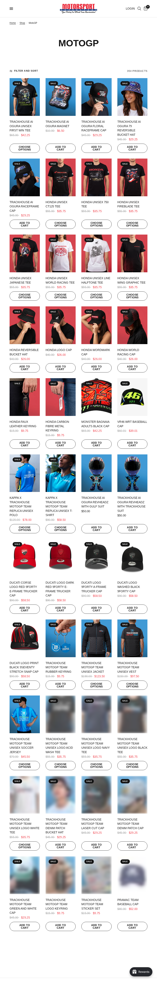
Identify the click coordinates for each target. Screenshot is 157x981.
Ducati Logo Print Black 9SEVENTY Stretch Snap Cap (24, 667)
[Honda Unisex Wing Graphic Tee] (132, 253)
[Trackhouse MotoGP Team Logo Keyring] (61, 875)
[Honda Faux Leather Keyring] (25, 397)
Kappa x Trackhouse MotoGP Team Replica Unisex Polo (21, 506)
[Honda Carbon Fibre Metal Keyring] (61, 397)
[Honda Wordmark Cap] (96, 325)
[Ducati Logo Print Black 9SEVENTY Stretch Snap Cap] (25, 638)
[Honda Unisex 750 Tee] (96, 177)
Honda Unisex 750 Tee (95, 204)
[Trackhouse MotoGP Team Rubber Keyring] (61, 638)
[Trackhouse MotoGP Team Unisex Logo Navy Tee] (96, 714)
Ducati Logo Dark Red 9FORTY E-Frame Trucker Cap (60, 589)
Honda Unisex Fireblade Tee (128, 204)
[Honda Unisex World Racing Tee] (61, 253)
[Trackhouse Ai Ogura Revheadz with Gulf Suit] (96, 473)
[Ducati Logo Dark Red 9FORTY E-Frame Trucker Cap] (61, 558)
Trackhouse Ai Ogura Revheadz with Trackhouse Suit (131, 504)
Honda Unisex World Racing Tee (60, 280)
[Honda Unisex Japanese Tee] (25, 253)
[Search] (139, 8)
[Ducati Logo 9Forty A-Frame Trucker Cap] (96, 558)
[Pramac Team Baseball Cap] (132, 875)
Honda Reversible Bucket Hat (24, 352)
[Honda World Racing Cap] (132, 325)
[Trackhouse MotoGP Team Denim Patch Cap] (132, 795)
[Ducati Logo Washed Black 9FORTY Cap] (132, 558)
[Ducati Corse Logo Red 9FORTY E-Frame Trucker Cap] (25, 558)
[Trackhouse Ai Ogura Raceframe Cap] (25, 177)
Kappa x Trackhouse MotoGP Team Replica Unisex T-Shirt (59, 506)
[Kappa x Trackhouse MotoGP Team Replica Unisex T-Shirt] (61, 473)
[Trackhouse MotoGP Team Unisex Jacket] (96, 638)
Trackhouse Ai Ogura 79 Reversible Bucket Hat (129, 128)
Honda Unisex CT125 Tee (56, 204)
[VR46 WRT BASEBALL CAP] (132, 397)
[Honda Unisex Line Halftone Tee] (96, 253)
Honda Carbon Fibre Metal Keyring (57, 426)
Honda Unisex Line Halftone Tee (95, 280)
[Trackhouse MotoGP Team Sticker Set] (96, 875)
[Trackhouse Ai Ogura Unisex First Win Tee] (25, 97)
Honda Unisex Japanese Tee (20, 280)
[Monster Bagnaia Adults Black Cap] (96, 397)
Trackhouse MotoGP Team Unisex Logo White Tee (24, 826)
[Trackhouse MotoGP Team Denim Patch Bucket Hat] (61, 795)
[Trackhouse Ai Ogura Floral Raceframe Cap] (96, 97)
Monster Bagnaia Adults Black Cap (95, 424)
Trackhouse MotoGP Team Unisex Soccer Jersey (22, 745)
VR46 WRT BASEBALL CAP (132, 424)
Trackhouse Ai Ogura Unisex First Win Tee (21, 126)
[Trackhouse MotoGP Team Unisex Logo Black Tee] (132, 714)
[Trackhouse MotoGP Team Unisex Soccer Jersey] (25, 714)
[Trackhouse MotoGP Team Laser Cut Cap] (96, 795)
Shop (22, 23)
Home (13, 23)
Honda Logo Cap (59, 350)
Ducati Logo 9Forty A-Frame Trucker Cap (93, 587)
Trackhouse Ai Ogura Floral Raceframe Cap (93, 126)
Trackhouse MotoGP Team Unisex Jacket (92, 667)
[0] (144, 8)
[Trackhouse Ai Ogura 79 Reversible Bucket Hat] (132, 97)
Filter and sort (26, 71)
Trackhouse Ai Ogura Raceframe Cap (24, 206)
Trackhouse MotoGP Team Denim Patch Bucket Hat (56, 826)
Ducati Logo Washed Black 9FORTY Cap (128, 587)
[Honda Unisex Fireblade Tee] (132, 177)
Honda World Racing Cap (128, 352)
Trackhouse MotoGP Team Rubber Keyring (58, 667)
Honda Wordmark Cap (95, 352)
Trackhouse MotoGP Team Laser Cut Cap (92, 824)
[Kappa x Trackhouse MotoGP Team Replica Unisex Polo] (25, 473)
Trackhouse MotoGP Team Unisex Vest (128, 667)
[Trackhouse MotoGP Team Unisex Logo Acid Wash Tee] (61, 714)
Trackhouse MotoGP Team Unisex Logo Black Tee (132, 745)
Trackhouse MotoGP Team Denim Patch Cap (130, 824)
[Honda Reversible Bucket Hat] (25, 325)
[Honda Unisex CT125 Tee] (61, 177)
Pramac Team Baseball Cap (128, 902)
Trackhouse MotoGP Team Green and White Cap (23, 906)
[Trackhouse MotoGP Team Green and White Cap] (25, 875)
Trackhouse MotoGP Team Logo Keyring (57, 904)
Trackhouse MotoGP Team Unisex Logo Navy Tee (95, 745)
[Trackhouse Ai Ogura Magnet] (61, 97)
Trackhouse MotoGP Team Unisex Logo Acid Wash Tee (59, 745)
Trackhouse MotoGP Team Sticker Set (92, 904)
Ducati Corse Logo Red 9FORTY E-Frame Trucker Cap (23, 589)
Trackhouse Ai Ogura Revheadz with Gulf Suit (94, 502)
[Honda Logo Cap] (61, 325)
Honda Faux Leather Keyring (23, 424)
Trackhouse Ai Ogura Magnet (57, 124)
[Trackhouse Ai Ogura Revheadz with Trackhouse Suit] (132, 473)
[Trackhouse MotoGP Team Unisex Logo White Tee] (25, 795)
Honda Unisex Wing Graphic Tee (131, 280)
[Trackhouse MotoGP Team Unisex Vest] (132, 638)
